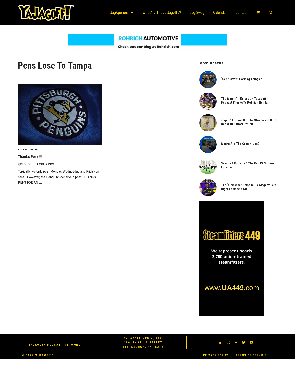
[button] (271, 12)
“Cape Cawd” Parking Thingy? (241, 79)
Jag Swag (197, 12)
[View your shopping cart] (258, 12)
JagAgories (119, 12)
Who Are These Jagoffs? (162, 12)
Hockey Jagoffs (28, 149)
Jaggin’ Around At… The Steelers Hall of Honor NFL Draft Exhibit (248, 122)
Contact (241, 12)
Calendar (220, 12)
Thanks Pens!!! (30, 156)
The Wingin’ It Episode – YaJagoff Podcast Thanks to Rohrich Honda (244, 100)
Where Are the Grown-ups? (240, 144)
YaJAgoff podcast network (54, 344)
